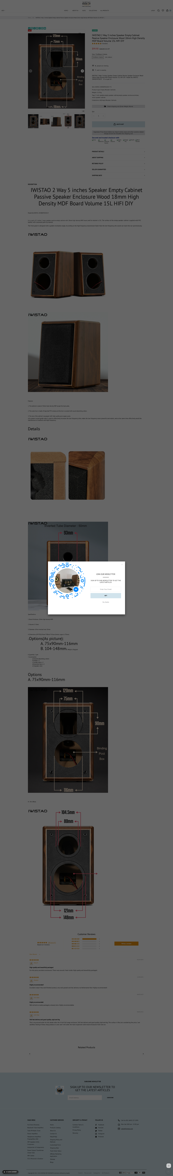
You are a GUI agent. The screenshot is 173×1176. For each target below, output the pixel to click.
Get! (106, 595)
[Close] (122, 564)
